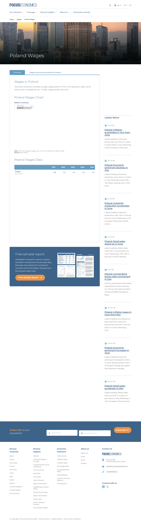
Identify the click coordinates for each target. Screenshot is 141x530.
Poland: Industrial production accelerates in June (117, 206)
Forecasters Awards (81, 12)
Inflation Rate (62, 459)
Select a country (21, 103)
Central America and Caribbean (41, 466)
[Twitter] (107, 487)
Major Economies (40, 484)
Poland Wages (30, 19)
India (11, 473)
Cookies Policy (56, 519)
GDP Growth (62, 456)
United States (15, 490)
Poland (19, 19)
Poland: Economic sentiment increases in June (117, 350)
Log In (118, 5)
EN (125, 5)
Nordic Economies (40, 492)
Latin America (38, 480)
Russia (12, 483)
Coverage (31, 12)
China (12, 459)
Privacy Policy (44, 519)
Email (81, 429)
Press (83, 460)
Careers (84, 463)
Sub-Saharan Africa (40, 508)
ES (130, 5)
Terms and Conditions (72, 519)
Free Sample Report (28, 277)
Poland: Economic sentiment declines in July (116, 168)
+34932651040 (111, 472)
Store (83, 456)
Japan (12, 480)
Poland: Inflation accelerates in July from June (117, 132)
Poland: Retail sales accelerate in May (115, 387)
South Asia (37, 499)
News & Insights (47, 12)
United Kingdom (16, 487)
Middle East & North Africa (41, 488)
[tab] (17, 72)
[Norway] (24, 106)
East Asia (36, 473)
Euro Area (13, 463)
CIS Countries (38, 470)
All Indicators (62, 484)
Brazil (12, 456)
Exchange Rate (63, 466)
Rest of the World (40, 496)
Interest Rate (62, 463)
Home (12, 19)
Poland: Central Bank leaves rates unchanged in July (117, 276)
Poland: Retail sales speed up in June (115, 242)
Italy (11, 476)
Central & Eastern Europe (40, 460)
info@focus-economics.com (117, 466)
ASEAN (36, 456)
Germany (13, 470)
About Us (64, 12)
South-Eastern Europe (39, 503)
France (12, 466)
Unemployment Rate (63, 471)
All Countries (14, 493)
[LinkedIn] (103, 487)
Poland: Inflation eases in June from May (118, 313)
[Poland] (24, 108)
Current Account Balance (63, 479)
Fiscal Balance (62, 475)
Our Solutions (15, 12)
